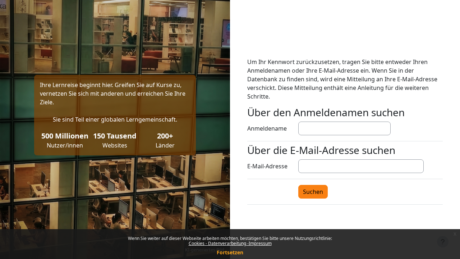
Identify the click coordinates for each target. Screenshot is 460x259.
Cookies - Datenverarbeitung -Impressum (230, 243)
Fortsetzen (230, 252)
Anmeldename (267, 128)
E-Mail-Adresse (267, 166)
